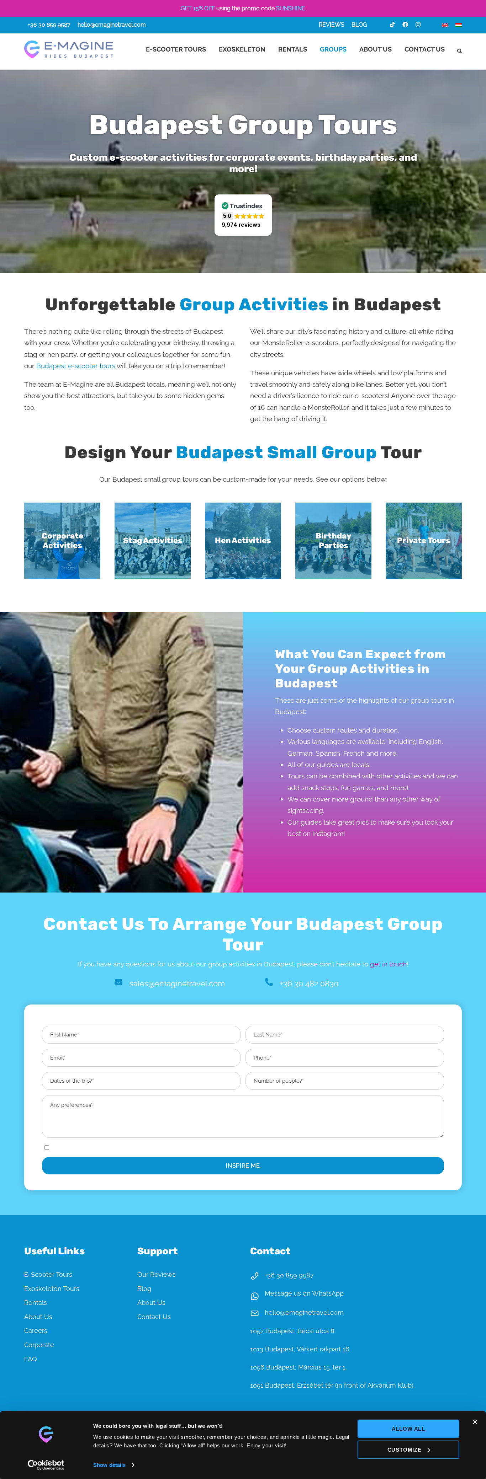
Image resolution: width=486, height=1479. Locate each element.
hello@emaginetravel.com (112, 24)
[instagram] (418, 24)
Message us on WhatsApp (304, 1293)
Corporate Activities (62, 540)
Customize (404, 1449)
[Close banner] (474, 1422)
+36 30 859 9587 (49, 24)
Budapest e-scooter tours (75, 366)
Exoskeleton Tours (51, 1288)
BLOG (359, 24)
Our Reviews (156, 1274)
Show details (109, 1465)
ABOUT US (375, 49)
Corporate (39, 1345)
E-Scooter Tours (48, 1274)
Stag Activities (153, 540)
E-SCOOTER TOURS (176, 49)
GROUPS (333, 49)
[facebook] (405, 24)
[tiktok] (392, 24)
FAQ (30, 1359)
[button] (243, 215)
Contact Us (154, 1316)
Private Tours (423, 540)
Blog (144, 1288)
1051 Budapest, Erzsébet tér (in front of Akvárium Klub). (332, 1385)
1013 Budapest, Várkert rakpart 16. (300, 1349)
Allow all (408, 1429)
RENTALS (292, 49)
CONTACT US (425, 49)
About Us (38, 1316)
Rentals (35, 1302)
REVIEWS (331, 24)
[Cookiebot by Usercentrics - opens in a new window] (46, 1465)
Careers (35, 1330)
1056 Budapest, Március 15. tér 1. (298, 1367)
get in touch (388, 964)
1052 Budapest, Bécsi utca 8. (293, 1331)
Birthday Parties (334, 540)
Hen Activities (243, 540)
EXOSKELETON (242, 49)
